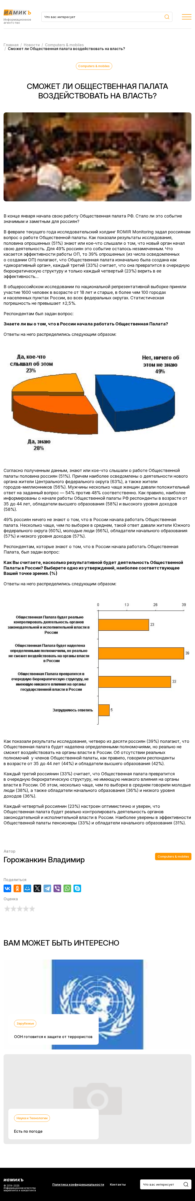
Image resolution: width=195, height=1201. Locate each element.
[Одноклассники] (17, 888)
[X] (37, 888)
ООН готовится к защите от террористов (53, 1036)
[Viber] (57, 888)
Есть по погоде (28, 1131)
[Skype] (77, 888)
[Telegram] (47, 888)
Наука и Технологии (32, 1118)
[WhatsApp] (67, 888)
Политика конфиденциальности (78, 1184)
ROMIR (124, 231)
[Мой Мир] (27, 888)
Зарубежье (25, 1023)
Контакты (118, 1184)
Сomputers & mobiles (94, 66)
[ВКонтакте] (7, 888)
